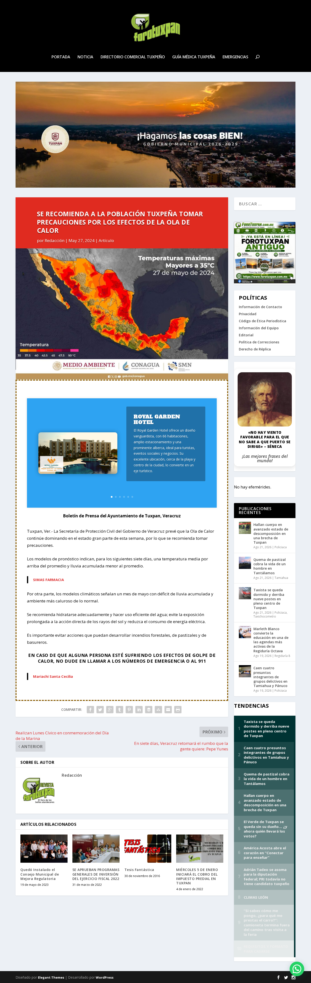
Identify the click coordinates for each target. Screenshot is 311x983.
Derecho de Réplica (255, 349)
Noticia (85, 57)
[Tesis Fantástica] (148, 849)
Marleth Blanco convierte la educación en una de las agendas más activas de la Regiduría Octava (270, 639)
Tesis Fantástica (139, 869)
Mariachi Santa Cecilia (53, 676)
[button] (297, 969)
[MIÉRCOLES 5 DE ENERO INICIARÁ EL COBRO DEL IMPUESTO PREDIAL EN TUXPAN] (199, 849)
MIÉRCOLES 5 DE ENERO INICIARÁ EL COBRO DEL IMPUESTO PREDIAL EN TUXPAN (197, 876)
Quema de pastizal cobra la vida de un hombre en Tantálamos (269, 566)
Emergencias (235, 57)
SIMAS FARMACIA (48, 579)
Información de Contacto (260, 306)
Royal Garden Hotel (157, 419)
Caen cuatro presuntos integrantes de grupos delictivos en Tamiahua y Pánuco (270, 677)
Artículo (106, 240)
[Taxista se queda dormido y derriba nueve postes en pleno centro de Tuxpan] (245, 593)
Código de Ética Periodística (262, 321)
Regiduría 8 (282, 656)
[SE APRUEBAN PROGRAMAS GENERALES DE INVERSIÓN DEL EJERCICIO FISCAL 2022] (96, 849)
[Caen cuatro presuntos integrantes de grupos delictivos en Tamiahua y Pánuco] (245, 671)
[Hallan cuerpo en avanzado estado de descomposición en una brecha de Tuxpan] (245, 528)
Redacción (54, 240)
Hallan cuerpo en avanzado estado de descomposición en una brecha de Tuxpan (270, 533)
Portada (61, 57)
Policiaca (281, 547)
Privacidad (247, 314)
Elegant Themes (51, 977)
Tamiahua (281, 578)
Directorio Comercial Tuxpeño (133, 57)
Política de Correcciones (259, 342)
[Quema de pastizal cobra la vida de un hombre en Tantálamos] (245, 563)
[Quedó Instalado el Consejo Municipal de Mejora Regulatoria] (44, 849)
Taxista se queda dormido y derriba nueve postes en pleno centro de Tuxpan (268, 599)
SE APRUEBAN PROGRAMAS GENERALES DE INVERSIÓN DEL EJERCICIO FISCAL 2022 (96, 874)
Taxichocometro (264, 616)
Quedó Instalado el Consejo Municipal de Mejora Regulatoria (39, 874)
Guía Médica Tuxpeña (193, 57)
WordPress (104, 977)
